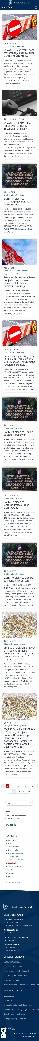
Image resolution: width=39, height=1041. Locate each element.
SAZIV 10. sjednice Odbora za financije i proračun (18, 579)
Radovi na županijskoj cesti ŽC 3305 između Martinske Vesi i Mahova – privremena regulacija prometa (19, 360)
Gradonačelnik (14, 271)
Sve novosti (11, 840)
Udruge (10, 876)
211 (24, 791)
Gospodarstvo (9, 46)
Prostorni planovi (19, 644)
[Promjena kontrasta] (3, 1030)
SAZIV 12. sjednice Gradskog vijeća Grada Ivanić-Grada (16, 504)
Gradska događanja (15, 853)
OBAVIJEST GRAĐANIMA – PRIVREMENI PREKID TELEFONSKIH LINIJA (18, 125)
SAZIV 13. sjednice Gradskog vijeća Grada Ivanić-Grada (16, 201)
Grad (6, 271)
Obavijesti (20, 46)
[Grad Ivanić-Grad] (17, 907)
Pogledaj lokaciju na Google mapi (19, 925)
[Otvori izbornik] (36, 7)
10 (10, 791)
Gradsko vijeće (9, 195)
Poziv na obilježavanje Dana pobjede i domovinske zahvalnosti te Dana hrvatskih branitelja (19, 282)
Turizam (10, 873)
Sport (9, 870)
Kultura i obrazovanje (15, 860)
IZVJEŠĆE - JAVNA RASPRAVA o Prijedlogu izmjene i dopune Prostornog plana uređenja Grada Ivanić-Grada (19, 653)
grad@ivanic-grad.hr (17, 950)
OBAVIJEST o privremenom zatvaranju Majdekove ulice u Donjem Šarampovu (19, 52)
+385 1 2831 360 (10, 947)
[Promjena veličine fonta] (3, 1035)
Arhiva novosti (13, 882)
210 (18, 791)
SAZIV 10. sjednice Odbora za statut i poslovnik (18, 433)
